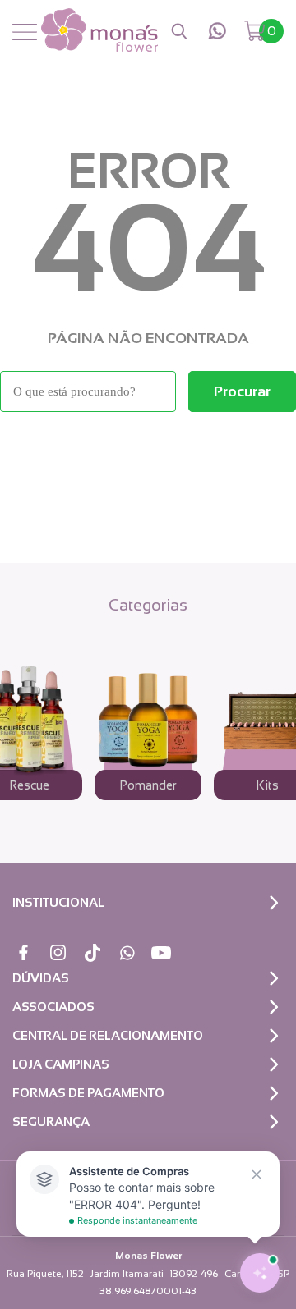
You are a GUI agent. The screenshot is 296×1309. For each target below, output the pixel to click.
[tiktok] (92, 952)
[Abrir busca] (179, 31)
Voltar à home (148, 457)
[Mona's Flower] (99, 31)
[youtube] (161, 952)
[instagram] (58, 952)
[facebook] (23, 952)
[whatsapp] (217, 30)
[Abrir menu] (24, 33)
